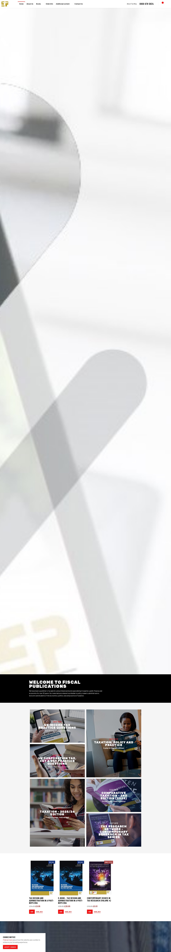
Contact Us (79, 4)
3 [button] (85, 671)
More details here (132, 371)
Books (38, 4)
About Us (30, 4)
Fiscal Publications (4, 3)
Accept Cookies (10, 947)
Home (21, 4)
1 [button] (81, 671)
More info (39, 911)
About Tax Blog (132, 4)
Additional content (63, 4)
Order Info (49, 4)
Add (32, 912)
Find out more (8, 940)
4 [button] (87, 671)
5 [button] (89, 671)
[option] (85, 341)
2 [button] (83, 671)
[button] (157, 4)
